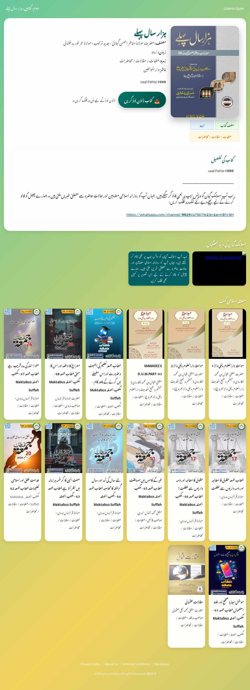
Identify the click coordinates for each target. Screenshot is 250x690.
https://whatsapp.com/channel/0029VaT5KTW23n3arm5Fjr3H (180, 213)
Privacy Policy (90, 663)
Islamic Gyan (234, 7)
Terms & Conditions (136, 663)
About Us (111, 663)
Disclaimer (161, 663)
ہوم (36, 7)
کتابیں (27, 7)
